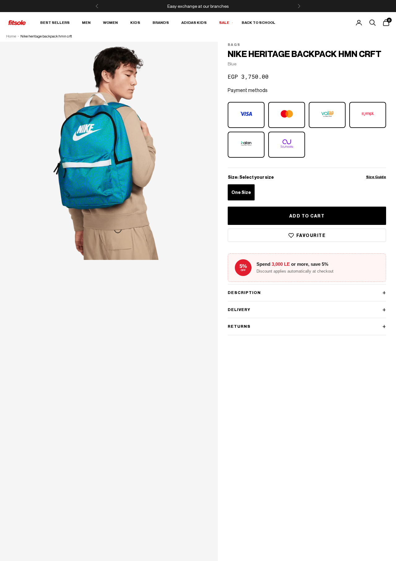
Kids (135, 22)
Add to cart (307, 215)
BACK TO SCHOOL (258, 22)
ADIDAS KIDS (194, 22)
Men (86, 22)
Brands (161, 22)
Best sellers (55, 22)
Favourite (311, 235)
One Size (241, 192)
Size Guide (376, 177)
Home (11, 36)
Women (110, 22)
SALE (224, 22)
